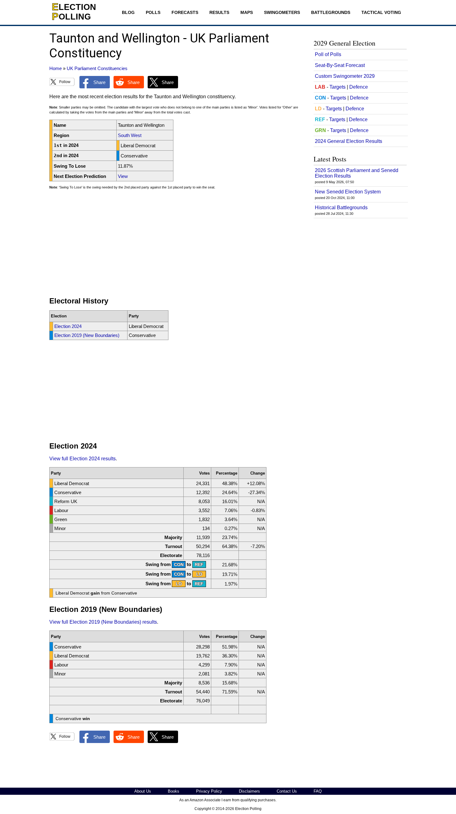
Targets (337, 87)
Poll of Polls (328, 54)
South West (129, 135)
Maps (246, 12)
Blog (128, 12)
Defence (358, 87)
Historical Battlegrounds (341, 207)
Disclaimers (249, 791)
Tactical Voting (381, 12)
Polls (153, 12)
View (123, 176)
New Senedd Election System (348, 191)
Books (173, 791)
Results (219, 12)
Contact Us (287, 791)
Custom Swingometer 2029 (345, 76)
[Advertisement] (176, 245)
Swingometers (282, 12)
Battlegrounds (330, 12)
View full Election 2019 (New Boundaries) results (103, 622)
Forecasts (185, 12)
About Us (142, 791)
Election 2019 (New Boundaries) (86, 335)
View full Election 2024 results (82, 458)
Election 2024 (68, 326)
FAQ (318, 791)
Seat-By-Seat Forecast (340, 65)
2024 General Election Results (348, 141)
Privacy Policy (209, 791)
